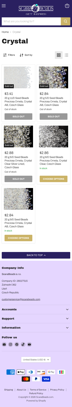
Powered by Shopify (36, 401)
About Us (21, 390)
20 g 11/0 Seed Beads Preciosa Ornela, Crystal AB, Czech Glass (18, 101)
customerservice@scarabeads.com (21, 299)
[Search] (65, 21)
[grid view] (59, 55)
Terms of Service (38, 390)
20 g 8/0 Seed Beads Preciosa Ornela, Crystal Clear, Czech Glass (53, 160)
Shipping (8, 390)
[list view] (66, 55)
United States (34, 359)
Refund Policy (36, 393)
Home (5, 32)
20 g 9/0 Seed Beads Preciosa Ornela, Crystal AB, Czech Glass (18, 223)
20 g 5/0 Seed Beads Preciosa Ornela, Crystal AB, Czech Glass (53, 101)
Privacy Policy (57, 390)
